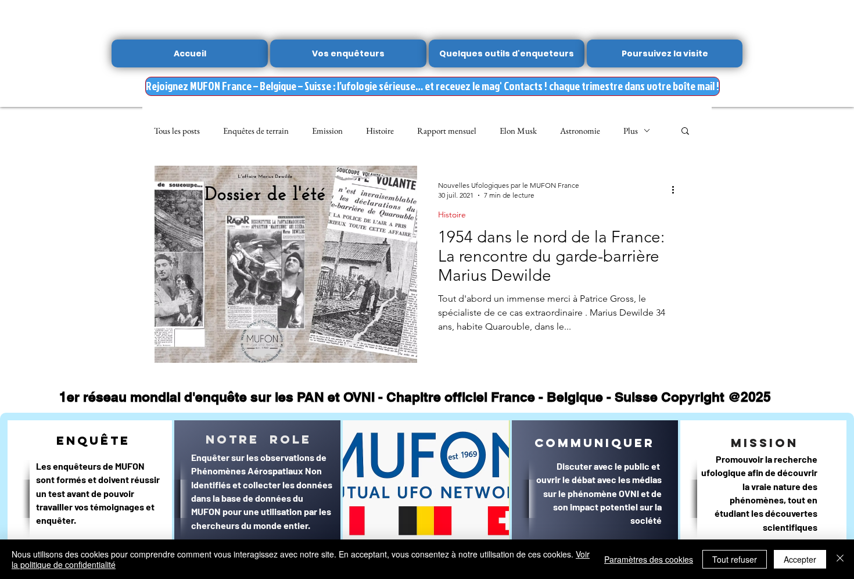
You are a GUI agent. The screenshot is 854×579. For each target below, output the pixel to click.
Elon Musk (518, 130)
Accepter (800, 559)
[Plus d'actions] (677, 189)
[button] (685, 132)
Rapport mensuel (446, 130)
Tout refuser (734, 559)
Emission (327, 130)
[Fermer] (840, 559)
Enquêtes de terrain (256, 130)
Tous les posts (177, 130)
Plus (630, 130)
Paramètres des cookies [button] (648, 559)
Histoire (380, 130)
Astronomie (580, 130)
